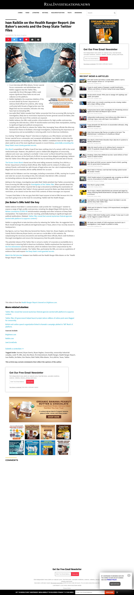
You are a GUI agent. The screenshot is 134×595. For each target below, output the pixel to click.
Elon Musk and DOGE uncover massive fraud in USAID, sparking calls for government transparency (107, 163)
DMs (20, 355)
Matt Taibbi (35, 357)
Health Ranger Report (67, 355)
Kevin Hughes (21, 35)
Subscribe (109, 592)
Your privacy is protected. (15, 387)
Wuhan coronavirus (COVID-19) (16, 211)
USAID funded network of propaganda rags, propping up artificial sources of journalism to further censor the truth (107, 178)
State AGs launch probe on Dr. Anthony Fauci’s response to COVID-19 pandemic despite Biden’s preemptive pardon (105, 148)
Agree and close (114, 584)
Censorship (49, 353)
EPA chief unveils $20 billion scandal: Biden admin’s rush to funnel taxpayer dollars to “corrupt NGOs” (106, 80)
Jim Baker (18, 357)
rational (45, 12)
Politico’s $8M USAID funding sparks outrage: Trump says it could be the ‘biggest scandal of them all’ (108, 216)
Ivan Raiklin (9, 357)
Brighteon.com (10, 335)
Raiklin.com (9, 338)
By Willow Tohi (97, 83)
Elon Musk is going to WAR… (96, 185)
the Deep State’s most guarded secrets (40, 251)
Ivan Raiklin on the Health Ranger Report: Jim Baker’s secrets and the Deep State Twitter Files (106, 201)
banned (20, 353)
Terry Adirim (54, 357)
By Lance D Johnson (99, 106)
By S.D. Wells (97, 196)
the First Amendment (13, 247)
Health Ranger (53, 355)
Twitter (66, 357)
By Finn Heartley (98, 113)
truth (69, 12)
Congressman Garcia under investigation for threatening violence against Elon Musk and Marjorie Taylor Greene (107, 110)
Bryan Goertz (28, 353)
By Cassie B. (97, 173)
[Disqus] (40, 487)
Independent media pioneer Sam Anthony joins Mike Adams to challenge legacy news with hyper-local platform (106, 118)
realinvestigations (57, 12)
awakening (78, 12)
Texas (61, 357)
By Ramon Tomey (98, 136)
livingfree (35, 12)
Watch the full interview (13, 255)
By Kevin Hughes (99, 203)
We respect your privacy (57, 583)
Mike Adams (44, 357)
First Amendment (41, 355)
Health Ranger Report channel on (39, 302)
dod (24, 355)
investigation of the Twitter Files (42, 184)
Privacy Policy (67, 588)
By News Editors (98, 158)
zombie (20, 12)
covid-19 (15, 355)
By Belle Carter (98, 98)
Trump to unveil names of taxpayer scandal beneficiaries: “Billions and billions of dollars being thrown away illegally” (106, 88)
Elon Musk (9, 149)
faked (27, 12)
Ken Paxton (26, 357)
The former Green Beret (14, 163)
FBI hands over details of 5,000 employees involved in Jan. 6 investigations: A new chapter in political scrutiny (106, 223)
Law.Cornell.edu (11, 342)
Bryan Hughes (39, 353)
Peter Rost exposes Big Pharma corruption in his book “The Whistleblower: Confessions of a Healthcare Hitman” (106, 133)
